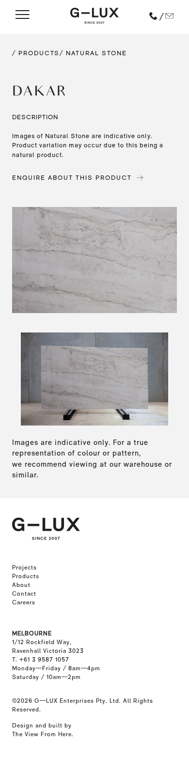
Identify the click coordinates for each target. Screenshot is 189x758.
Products (25, 576)
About (21, 585)
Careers (23, 602)
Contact (24, 593)
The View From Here (42, 734)
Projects (24, 567)
